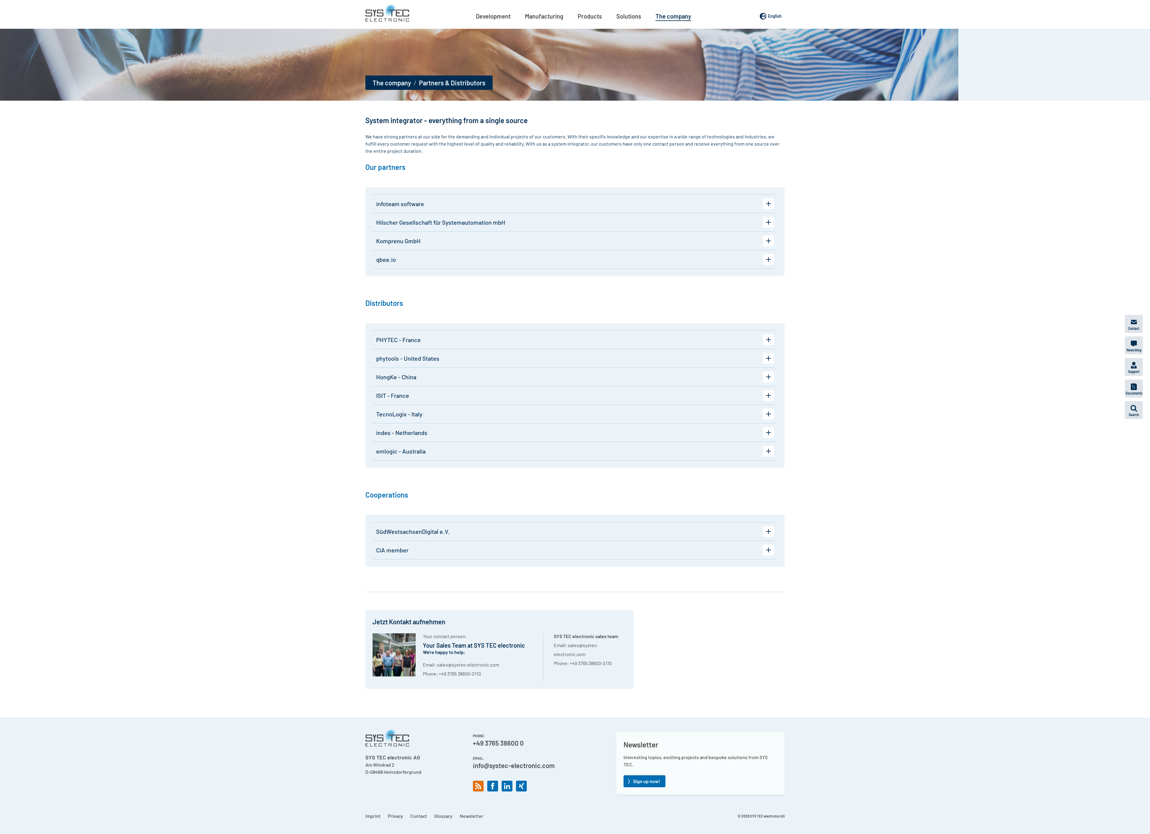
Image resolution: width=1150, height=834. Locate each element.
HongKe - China (396, 376)
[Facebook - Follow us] (492, 786)
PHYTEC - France (398, 339)
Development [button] (493, 16)
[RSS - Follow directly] (478, 786)
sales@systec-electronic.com (468, 664)
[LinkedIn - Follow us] (507, 786)
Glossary (443, 816)
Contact (418, 816)
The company (392, 82)
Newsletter (471, 816)
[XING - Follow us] (521, 786)
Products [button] (590, 16)
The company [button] (673, 16)
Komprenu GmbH (398, 240)
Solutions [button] (628, 16)
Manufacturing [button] (544, 16)
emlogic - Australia (401, 451)
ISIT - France (392, 395)
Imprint (373, 816)
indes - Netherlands (401, 432)
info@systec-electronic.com (514, 765)
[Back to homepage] (387, 13)
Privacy (395, 816)
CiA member (392, 550)
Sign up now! (646, 781)
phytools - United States (407, 358)
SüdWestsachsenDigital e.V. (413, 531)
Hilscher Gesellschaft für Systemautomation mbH (440, 222)
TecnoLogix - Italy (399, 414)
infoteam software (400, 203)
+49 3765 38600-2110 (460, 673)
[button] (1134, 410)
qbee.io (386, 259)
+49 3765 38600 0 (498, 743)
